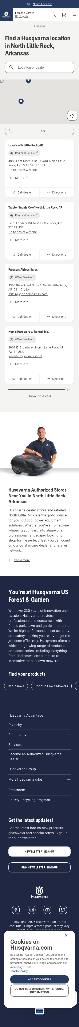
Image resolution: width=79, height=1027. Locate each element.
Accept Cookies (39, 979)
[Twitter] (63, 910)
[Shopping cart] (64, 15)
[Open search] (54, 15)
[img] (24, 153)
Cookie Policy (19, 971)
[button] (21, 102)
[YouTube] (47, 910)
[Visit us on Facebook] (16, 910)
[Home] (6, 14)
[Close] (66, 935)
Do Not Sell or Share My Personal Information (39, 990)
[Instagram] (31, 910)
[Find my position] (72, 116)
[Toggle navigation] (74, 15)
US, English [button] (21, 16)
